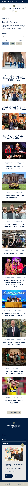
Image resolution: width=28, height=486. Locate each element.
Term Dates (4, 1)
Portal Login (10, 1)
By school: (4, 40)
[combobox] (23, 1)
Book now (8, 476)
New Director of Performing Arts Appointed (14, 343)
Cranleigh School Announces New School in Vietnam (14, 314)
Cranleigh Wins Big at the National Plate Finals (14, 196)
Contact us (17, 1)
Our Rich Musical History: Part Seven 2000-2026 (14, 372)
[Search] (24, 8)
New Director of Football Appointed (14, 401)
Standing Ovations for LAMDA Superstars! (14, 167)
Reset (20, 40)
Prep (12, 43)
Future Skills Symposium (14, 253)
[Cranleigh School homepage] (14, 425)
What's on (5, 18)
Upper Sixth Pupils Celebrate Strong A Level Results (14, 137)
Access (4, 439)
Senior (18, 43)
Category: (4, 33)
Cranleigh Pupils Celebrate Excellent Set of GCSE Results (14, 108)
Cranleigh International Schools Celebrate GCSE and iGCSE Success (14, 78)
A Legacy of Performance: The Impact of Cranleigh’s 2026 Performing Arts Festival (14, 283)
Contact (4, 435)
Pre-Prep (5, 43)
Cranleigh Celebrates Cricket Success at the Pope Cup (14, 225)
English (22, 1)
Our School (5, 443)
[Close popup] (22, 445)
